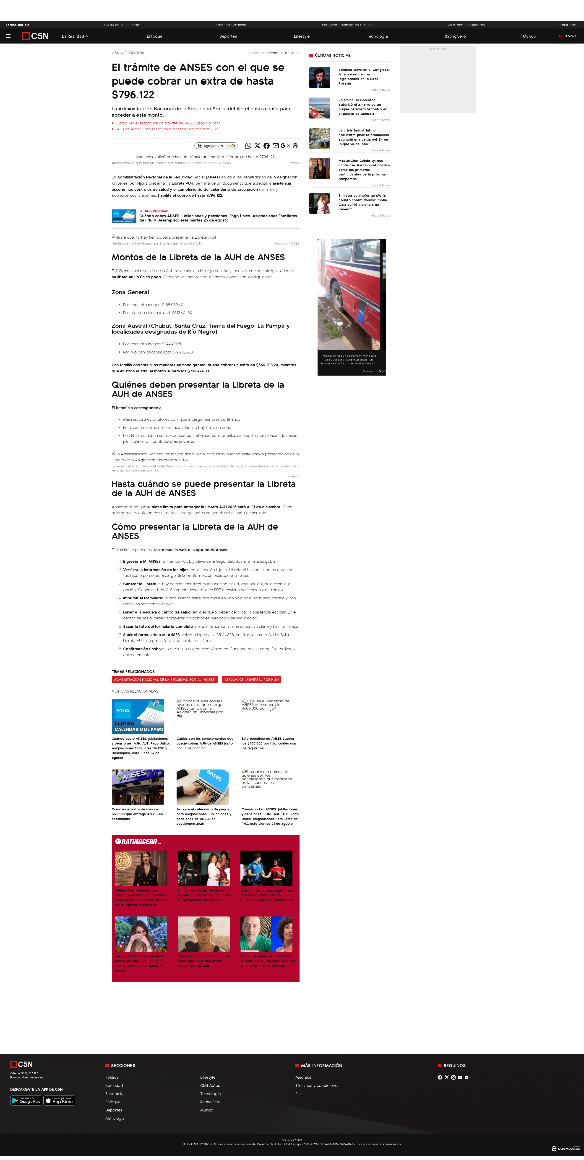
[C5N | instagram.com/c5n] (454, 1077)
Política (112, 1077)
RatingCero (455, 36)
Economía (134, 52)
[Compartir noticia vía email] (275, 145)
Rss (298, 1093)
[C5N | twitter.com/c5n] (448, 1077)
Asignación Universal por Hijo (251, 679)
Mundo (529, 36)
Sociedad (114, 1085)
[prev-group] (320, 307)
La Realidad (73, 36)
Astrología (115, 1118)
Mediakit (303, 1077)
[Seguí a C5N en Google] (283, 147)
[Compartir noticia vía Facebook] (266, 145)
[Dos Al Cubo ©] (566, 1150)
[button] (295, 145)
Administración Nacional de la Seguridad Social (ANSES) (164, 679)
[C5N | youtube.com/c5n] (461, 1077)
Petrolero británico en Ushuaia (348, 24)
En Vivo (569, 36)
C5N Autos (210, 1085)
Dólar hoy (567, 24)
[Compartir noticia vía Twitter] (257, 145)
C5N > (117, 52)
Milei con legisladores (466, 24)
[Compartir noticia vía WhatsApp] (248, 145)
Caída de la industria (121, 24)
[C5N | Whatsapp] (467, 1077)
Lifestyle (302, 36)
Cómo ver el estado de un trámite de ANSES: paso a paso (168, 123)
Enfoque (154, 36)
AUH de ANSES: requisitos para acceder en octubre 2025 (167, 128)
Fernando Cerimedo (231, 24)
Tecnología (377, 36)
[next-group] (383, 307)
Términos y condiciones (317, 1085)
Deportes (228, 36)
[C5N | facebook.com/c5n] (441, 1077)
